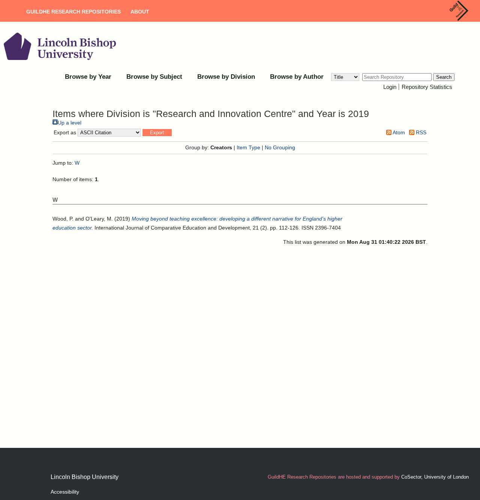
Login (389, 87)
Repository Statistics (427, 87)
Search (444, 77)
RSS (420, 132)
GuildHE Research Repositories (73, 12)
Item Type (248, 147)
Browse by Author (297, 76)
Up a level (69, 123)
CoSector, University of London (435, 477)
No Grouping (280, 147)
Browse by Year (88, 76)
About (139, 12)
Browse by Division (226, 76)
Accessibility (65, 492)
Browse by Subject (154, 76)
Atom (398, 132)
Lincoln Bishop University (84, 477)
